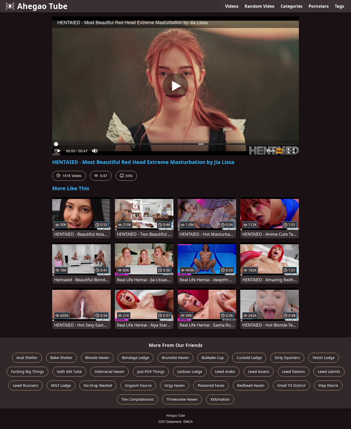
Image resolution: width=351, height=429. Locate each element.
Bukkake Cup (213, 357)
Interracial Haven (109, 371)
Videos (231, 6)
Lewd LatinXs (329, 371)
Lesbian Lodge (189, 371)
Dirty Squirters (287, 357)
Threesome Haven (182, 399)
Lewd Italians (293, 371)
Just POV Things (150, 371)
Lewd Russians (25, 385)
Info (129, 175)
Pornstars (319, 6)
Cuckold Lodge (249, 357)
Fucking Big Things (27, 371)
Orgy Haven (174, 385)
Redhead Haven (250, 385)
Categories (291, 6)
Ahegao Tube (42, 6)
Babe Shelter (61, 357)
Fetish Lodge (324, 357)
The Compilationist (137, 399)
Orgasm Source (138, 385)
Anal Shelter (27, 357)
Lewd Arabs (225, 371)
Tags (339, 6)
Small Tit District (291, 385)
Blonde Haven (97, 357)
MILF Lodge (61, 385)
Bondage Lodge (135, 357)
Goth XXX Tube (69, 371)
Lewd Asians (258, 371)
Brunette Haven (175, 357)
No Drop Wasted (98, 385)
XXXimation (220, 399)
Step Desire (328, 385)
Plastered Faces (211, 385)
